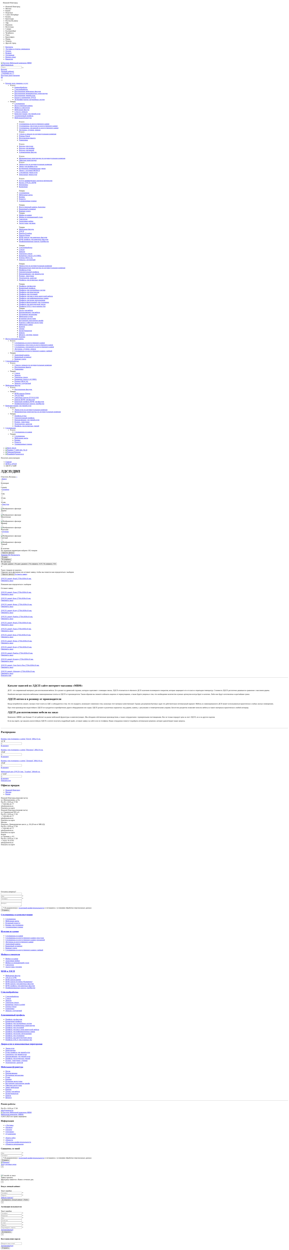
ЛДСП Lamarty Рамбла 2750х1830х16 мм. (17, 617)
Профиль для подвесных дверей (31, 280)
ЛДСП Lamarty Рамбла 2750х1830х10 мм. (17, 653)
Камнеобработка (20, 87)
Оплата (8, 51)
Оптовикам (9, 55)
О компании (10, 1134)
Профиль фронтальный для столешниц (34, 302)
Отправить (5, 910)
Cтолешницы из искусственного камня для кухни (24, 938)
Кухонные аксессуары (27, 318)
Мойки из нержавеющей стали (31, 217)
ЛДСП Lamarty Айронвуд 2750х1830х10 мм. (18, 671)
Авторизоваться (7, 1230)
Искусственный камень (23, 106)
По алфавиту (6, 559)
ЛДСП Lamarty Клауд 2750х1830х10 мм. (16, 647)
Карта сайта (10, 1138)
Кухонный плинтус (12, 923)
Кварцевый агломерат (27, 209)
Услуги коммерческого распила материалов (35, 181)
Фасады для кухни (26, 146)
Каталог (4, 69)
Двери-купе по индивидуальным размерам (35, 164)
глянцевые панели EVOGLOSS (26, 397)
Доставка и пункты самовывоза (17, 49)
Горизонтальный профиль (29, 272)
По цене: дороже (7, 564)
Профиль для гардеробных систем (32, 290)
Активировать (6, 1232)
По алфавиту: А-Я (35, 564)
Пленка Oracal (24, 136)
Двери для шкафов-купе (28, 166)
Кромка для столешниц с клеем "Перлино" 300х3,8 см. (22, 750)
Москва (8, 792)
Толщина (5, 489)
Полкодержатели (25, 331)
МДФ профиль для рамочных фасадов (33, 239)
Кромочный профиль (27, 288)
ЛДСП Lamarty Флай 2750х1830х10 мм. (16, 623)
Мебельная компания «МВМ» (12, 1114)
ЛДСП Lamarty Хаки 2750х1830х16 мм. (16, 592)
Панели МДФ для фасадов (24, 400)
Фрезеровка (23, 185)
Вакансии (9, 59)
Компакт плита (25, 211)
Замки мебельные (12, 1087)
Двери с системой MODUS (29, 170)
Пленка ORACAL (26, 258)
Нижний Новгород (12, 790)
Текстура (5, 504)
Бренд (4, 479)
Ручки (7, 1077)
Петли (7, 1071)
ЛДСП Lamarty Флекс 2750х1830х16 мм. (16, 604)
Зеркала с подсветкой (27, 260)
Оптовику (9, 1132)
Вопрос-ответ (10, 57)
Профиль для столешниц (14, 1036)
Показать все (6, 780)
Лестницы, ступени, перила (29, 130)
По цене (4, 557)
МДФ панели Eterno (13, 980)
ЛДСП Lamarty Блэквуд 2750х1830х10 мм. (17, 659)
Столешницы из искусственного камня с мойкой (33, 351)
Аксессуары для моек (27, 223)
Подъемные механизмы (28, 314)
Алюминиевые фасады (28, 152)
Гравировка (23, 140)
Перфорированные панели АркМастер (34, 241)
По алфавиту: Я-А (49, 564)
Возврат (8, 53)
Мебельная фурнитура (23, 118)
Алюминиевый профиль (23, 116)
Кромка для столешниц (14, 925)
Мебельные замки (26, 325)
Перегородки (10, 1050)
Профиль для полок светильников (32, 300)
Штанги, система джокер (28, 335)
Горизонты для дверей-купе (16, 1054)
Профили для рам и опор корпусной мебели (36, 296)
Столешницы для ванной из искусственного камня (38, 128)
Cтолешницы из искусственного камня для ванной (25, 940)
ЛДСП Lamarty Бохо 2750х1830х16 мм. (16, 598)
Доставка (9, 1125)
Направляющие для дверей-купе (31, 274)
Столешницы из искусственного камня (34, 124)
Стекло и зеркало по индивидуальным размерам (37, 134)
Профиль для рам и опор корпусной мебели (22, 1029)
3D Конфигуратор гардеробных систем (29, 99)
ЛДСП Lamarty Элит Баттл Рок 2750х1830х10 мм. (20, 665)
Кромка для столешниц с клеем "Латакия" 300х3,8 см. (22, 761)
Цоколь (22, 333)
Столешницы (19, 104)
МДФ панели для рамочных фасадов (33, 237)
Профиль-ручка (25, 270)
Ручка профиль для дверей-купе (17, 1052)
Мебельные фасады (21, 110)
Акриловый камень (21, 355)
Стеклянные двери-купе (28, 172)
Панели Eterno (24, 235)
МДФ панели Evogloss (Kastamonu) (18, 982)
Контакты (9, 47)
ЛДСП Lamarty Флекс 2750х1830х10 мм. (16, 641)
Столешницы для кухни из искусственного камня (38, 126)
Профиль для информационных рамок (34, 298)
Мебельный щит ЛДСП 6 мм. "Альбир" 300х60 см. (20, 772)
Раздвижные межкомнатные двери (32, 168)
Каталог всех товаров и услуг (16, 83)
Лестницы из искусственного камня (19, 942)
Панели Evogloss (25, 233)
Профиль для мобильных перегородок (20, 1025)
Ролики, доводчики (26, 276)
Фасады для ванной (26, 150)
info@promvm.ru (7, 65)
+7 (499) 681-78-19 (20, 450)
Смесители (23, 219)
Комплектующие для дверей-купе (27, 114)
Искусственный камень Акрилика (32, 207)
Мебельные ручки (26, 316)
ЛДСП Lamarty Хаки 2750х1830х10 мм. (16, 629)
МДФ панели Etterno (22, 393)
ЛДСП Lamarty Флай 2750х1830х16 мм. (16, 578)
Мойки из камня (25, 215)
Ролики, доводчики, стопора (16, 1060)
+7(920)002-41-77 (7, 73)
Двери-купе (9, 1048)
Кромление (23, 187)
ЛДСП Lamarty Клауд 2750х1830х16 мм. (16, 610)
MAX (14, 448)
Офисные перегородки (28, 160)
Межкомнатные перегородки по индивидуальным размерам (42, 158)
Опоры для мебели (12, 1091)
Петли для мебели (26, 310)
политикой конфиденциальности (31, 908)
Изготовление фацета (27, 138)
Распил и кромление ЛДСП (25, 97)
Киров (7, 794)
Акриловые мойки (26, 221)
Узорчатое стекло (25, 254)
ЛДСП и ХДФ (10, 978)
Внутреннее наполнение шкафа (31, 320)
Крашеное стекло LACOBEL (30, 256)
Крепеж (22, 327)
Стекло (21, 249)
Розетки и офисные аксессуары (31, 322)
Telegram (17, 452)
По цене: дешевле (21, 564)
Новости (9, 1140)
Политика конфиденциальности (18, 1142)
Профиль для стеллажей (28, 294)
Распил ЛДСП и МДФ (27, 183)
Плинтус (22, 199)
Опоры (21, 329)
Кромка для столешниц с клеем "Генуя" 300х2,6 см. (21, 739)
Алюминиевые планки (28, 201)
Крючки (22, 337)
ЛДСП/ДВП (19, 395)
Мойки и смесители (22, 108)
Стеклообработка (21, 89)
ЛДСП (21, 231)
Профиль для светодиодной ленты (32, 304)
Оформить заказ (7, 581)
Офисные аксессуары (13, 1085)
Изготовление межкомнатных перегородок (31, 93)
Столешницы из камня (23, 432)
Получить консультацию (10, 75)
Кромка (22, 197)
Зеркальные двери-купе (28, 174)
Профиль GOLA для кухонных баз (32, 306)
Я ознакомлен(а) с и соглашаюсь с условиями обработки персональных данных (47, 908)
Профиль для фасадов (27, 286)
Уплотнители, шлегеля (27, 278)
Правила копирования (14, 1144)
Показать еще (6, 675)
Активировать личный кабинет (12, 1200)
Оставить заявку (21, 574)
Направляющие (11, 1073)
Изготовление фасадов (23, 389)
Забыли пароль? (7, 1198)
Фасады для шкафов (26, 148)
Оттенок (5, 532)
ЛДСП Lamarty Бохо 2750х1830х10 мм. (16, 635)
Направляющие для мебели (29, 312)
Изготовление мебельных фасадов (27, 91)
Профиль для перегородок (29, 292)
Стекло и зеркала (21, 112)
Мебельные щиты (26, 195)
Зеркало (22, 252)
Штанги (8, 1098)
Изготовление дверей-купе (24, 95)
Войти (26, 1200)
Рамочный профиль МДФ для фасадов (29, 402)
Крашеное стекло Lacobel (15, 1004)
